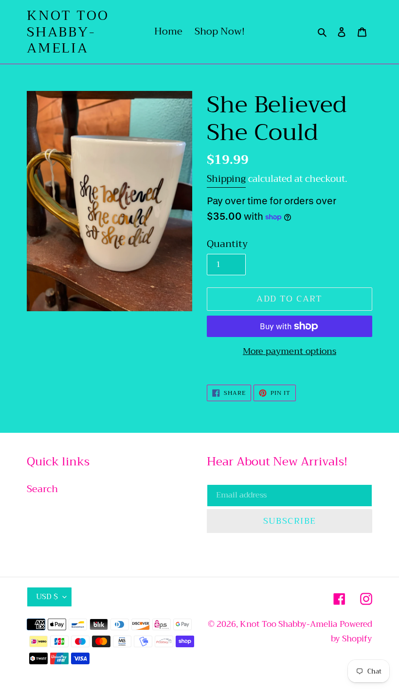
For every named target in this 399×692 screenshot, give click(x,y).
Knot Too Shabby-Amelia (68, 31)
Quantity (227, 244)
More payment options (289, 351)
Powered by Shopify (351, 631)
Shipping (226, 179)
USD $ (47, 596)
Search (42, 488)
